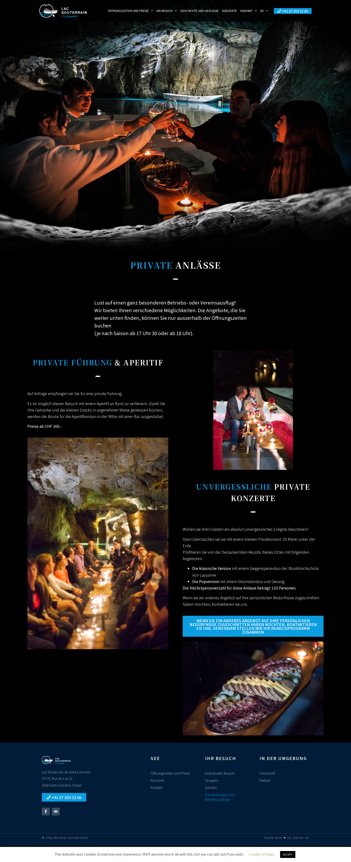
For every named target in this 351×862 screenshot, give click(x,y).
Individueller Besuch (220, 773)
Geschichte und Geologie (199, 11)
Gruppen (211, 780)
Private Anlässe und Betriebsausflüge (219, 797)
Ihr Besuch (164, 11)
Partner (265, 780)
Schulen (211, 787)
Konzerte (229, 11)
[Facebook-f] (46, 811)
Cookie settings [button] (261, 854)
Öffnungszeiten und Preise (128, 11)
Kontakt (246, 11)
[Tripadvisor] (56, 811)
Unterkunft (267, 773)
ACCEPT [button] (287, 854)
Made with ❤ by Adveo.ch (286, 837)
